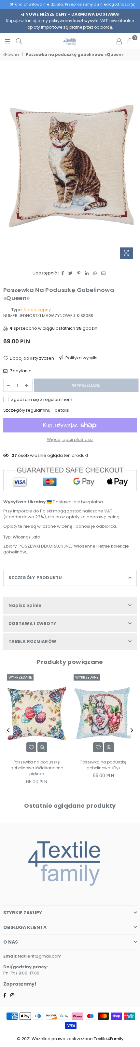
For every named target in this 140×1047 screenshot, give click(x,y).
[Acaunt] (119, 41)
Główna (11, 54)
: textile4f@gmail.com (39, 956)
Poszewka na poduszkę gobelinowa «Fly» (103, 765)
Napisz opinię (24, 605)
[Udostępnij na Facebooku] (63, 273)
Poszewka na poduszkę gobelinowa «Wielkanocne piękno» (36, 767)
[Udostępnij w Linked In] (87, 273)
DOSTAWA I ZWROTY (32, 623)
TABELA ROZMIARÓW (32, 641)
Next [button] (132, 731)
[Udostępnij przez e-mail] (103, 273)
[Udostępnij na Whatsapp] (95, 273)
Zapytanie (20, 371)
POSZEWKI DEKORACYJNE (45, 546)
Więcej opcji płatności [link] (70, 440)
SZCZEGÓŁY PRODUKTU (35, 578)
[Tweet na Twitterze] (70, 273)
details (62, 410)
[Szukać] (19, 41)
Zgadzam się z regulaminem (41, 400)
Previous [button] (8, 731)
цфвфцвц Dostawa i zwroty (79, 359)
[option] (70, 164)
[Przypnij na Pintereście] (79, 273)
